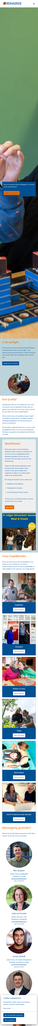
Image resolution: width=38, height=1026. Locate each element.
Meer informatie (19, 735)
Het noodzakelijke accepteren (14, 1015)
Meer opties (7, 1008)
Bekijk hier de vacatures (10, 363)
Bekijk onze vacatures (11, 193)
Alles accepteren (10, 1020)
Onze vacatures (19, 610)
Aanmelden (9, 507)
